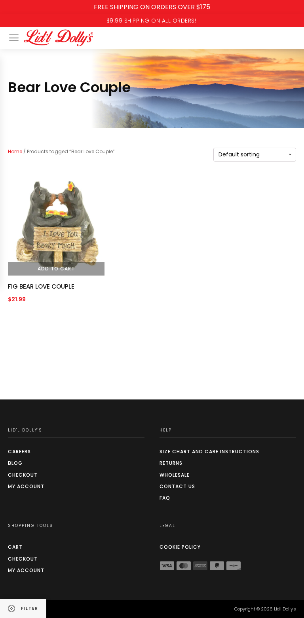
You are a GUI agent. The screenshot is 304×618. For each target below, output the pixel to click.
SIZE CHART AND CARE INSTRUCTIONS (209, 451)
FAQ (165, 497)
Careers (19, 451)
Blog (15, 463)
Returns (171, 463)
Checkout (23, 475)
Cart (15, 547)
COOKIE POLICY (180, 547)
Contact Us (177, 486)
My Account (26, 486)
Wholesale (175, 475)
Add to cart (56, 268)
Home (15, 151)
